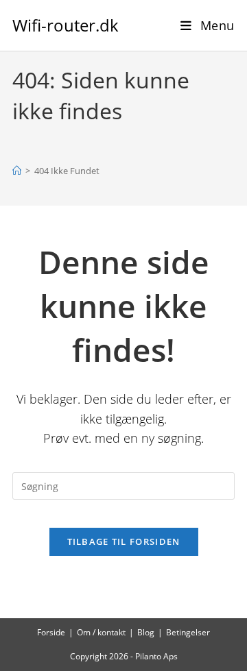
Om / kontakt (101, 632)
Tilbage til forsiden (123, 541)
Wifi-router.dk (65, 25)
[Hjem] (16, 170)
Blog (145, 632)
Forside (51, 632)
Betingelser (188, 632)
